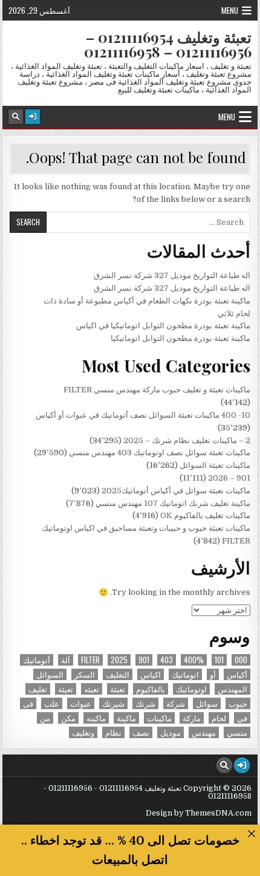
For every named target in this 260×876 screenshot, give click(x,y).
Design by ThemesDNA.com (199, 813)
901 (143, 660)
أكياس (237, 674)
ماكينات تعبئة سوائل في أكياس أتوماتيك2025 (176, 490)
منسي (237, 732)
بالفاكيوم (150, 689)
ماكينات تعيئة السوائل (215, 465)
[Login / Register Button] (32, 116)
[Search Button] (15, 116)
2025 (119, 660)
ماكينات (159, 718)
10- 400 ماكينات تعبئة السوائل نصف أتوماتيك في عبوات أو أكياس (143, 415)
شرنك (145, 703)
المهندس (232, 689)
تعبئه (91, 689)
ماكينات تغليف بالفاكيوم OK (205, 515)
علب (51, 703)
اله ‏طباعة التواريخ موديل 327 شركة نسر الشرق (172, 275)
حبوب (238, 703)
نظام (113, 732)
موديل (170, 732)
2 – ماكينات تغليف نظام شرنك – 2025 (186, 440)
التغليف (117, 674)
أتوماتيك (36, 660)
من (45, 718)
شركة (175, 703)
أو (213, 674)
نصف (140, 732)
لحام (219, 718)
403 (166, 660)
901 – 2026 (229, 477)
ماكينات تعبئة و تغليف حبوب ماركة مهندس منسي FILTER (156, 389)
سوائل (207, 703)
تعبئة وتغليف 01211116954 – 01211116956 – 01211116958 (168, 44)
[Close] (251, 833)
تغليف (37, 689)
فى (28, 703)
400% (194, 660)
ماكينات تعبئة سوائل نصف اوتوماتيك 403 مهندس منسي (159, 452)
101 (219, 660)
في (242, 718)
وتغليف (83, 732)
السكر (84, 674)
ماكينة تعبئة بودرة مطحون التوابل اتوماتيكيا (180, 338)
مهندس (204, 732)
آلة (65, 660)
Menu (229, 10)
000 (241, 660)
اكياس (150, 674)
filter (90, 660)
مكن (68, 718)
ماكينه (96, 718)
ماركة (192, 718)
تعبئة (117, 689)
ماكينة (126, 718)
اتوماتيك (185, 674)
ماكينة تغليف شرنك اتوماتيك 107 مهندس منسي (173, 503)
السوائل (49, 674)
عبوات (80, 703)
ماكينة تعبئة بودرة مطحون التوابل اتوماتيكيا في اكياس (163, 325)
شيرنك (113, 703)
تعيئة (65, 689)
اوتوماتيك (191, 689)
